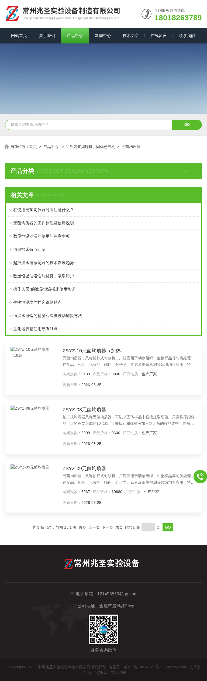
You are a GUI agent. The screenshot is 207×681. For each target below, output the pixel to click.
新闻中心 (103, 35)
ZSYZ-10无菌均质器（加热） (94, 350)
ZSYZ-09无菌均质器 (84, 468)
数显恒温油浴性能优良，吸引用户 (43, 276)
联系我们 (187, 35)
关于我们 (47, 35)
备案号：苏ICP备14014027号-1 (135, 667)
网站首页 (19, 35)
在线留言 (159, 35)
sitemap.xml (175, 667)
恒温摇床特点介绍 (29, 249)
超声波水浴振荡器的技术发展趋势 (43, 262)
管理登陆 (118, 672)
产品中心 (75, 35)
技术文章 (131, 35)
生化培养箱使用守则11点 (35, 328)
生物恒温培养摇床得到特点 (37, 302)
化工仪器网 (98, 672)
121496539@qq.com (117, 594)
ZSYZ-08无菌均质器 (84, 409)
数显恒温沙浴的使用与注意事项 (41, 236)
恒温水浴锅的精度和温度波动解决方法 (47, 315)
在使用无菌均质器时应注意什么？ (43, 209)
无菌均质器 (131, 146)
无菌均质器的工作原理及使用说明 (43, 223)
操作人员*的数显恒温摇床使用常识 (44, 289)
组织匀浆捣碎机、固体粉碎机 (90, 146)
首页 (33, 146)
